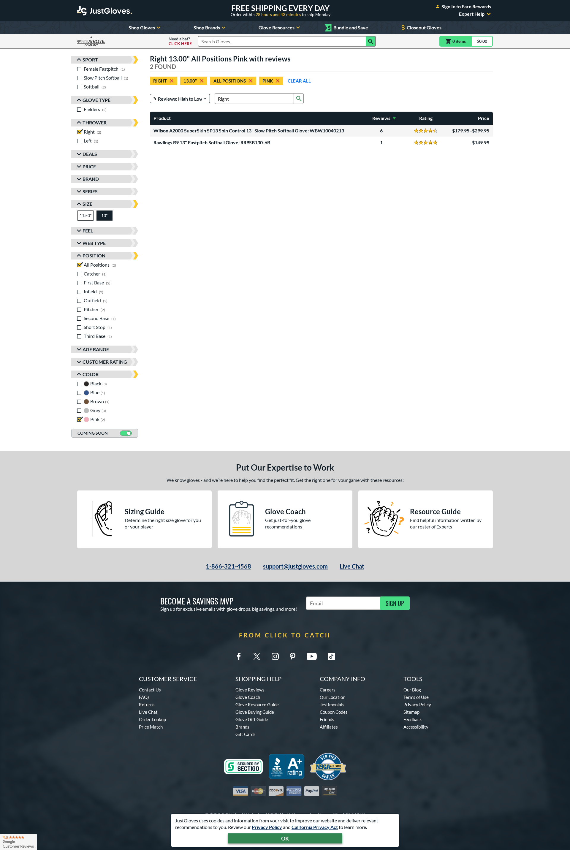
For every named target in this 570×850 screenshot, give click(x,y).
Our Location (332, 697)
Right (160, 80)
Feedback (412, 719)
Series (90, 191)
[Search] (371, 41)
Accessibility (415, 726)
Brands (242, 726)
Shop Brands (207, 27)
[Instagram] (275, 656)
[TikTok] (331, 656)
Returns (147, 704)
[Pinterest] (292, 656)
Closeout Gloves (424, 27)
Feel (88, 230)
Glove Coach (247, 697)
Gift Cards (245, 734)
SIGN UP (395, 603)
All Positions (229, 80)
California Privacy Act (315, 827)
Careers (327, 689)
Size (87, 204)
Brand (91, 179)
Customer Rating (105, 362)
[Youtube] (312, 656)
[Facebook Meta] (238, 656)
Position (94, 255)
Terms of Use (416, 697)
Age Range (96, 349)
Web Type (94, 243)
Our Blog (412, 689)
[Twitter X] (256, 656)
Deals (90, 154)
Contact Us (150, 689)
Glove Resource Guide (257, 704)
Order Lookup (152, 719)
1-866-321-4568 (228, 566)
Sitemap (411, 712)
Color (91, 374)
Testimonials (332, 704)
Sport (90, 59)
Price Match (151, 726)
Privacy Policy (267, 827)
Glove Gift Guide (251, 719)
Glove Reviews (250, 689)
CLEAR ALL (299, 80)
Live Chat (352, 566)
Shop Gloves (142, 27)
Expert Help (471, 14)
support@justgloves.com (295, 566)
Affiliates (329, 726)
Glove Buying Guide (254, 712)
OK (285, 838)
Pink (267, 80)
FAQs (144, 697)
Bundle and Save (348, 28)
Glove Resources (276, 27)
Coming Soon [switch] (92, 433)
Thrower (95, 122)
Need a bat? (180, 41)
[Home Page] (104, 10)
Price (89, 166)
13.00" (190, 80)
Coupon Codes (334, 712)
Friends (327, 719)
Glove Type (96, 100)
